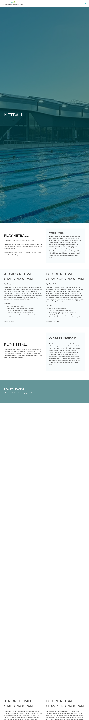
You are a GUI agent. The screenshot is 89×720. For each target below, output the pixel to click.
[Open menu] (85, 3)
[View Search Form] (81, 3)
